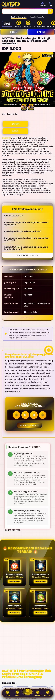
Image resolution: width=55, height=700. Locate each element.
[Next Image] (53, 80)
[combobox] (25, 11)
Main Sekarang (14, 581)
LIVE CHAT (47, 695)
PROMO (7, 695)
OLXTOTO (6, 138)
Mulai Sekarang (29, 425)
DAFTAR (41, 32)
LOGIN (13, 32)
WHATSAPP (38, 695)
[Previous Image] (2, 80)
